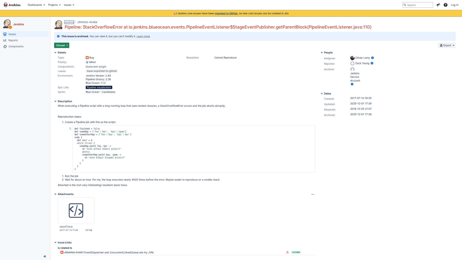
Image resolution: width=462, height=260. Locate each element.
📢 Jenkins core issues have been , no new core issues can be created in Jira (231, 13)
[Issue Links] (55, 242)
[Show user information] (372, 57)
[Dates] (322, 93)
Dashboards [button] (35, 4)
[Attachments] (55, 194)
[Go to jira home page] (12, 4)
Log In (454, 4)
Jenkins (69, 22)
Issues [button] (67, 4)
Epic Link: (63, 87)
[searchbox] (418, 4)
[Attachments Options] (312, 194)
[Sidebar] (45, 256)
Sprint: (62, 91)
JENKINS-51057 (74, 252)
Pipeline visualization (99, 87)
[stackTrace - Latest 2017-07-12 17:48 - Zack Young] (76, 210)
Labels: (62, 71)
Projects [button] (53, 4)
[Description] (55, 101)
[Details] (55, 52)
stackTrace (66, 226)
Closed (296, 252)
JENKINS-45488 (87, 22)
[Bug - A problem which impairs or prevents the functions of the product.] (87, 57)
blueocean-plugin (96, 66)
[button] (438, 5)
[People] (322, 52)
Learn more (143, 36)
